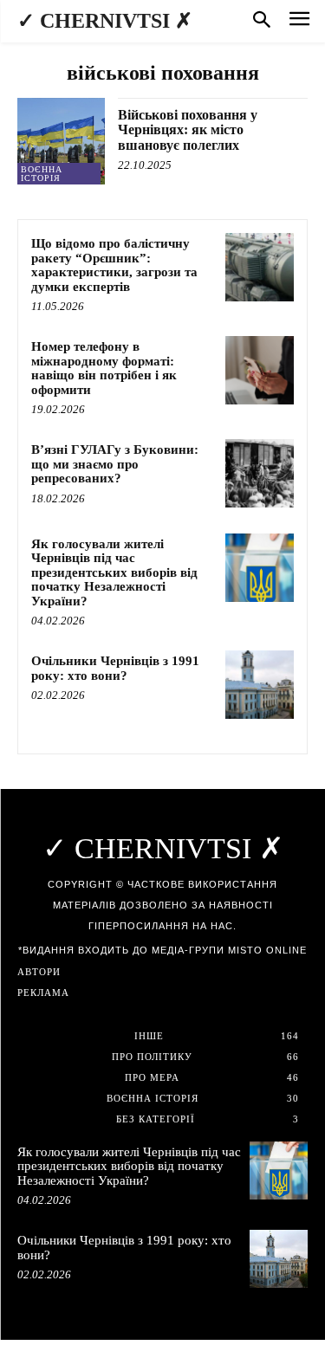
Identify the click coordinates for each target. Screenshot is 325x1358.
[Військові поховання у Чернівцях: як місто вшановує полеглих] (61, 141)
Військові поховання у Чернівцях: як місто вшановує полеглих (187, 129)
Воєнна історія (41, 174)
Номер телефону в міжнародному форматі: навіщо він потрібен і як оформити (104, 368)
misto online (267, 950)
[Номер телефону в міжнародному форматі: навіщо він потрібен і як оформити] (259, 370)
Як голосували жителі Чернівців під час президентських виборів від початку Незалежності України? (114, 572)
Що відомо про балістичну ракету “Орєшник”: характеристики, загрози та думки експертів (114, 265)
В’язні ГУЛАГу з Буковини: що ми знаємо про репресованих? (114, 464)
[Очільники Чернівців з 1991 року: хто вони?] (259, 684)
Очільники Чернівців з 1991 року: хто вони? (115, 668)
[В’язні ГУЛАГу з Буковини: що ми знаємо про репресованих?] (259, 473)
